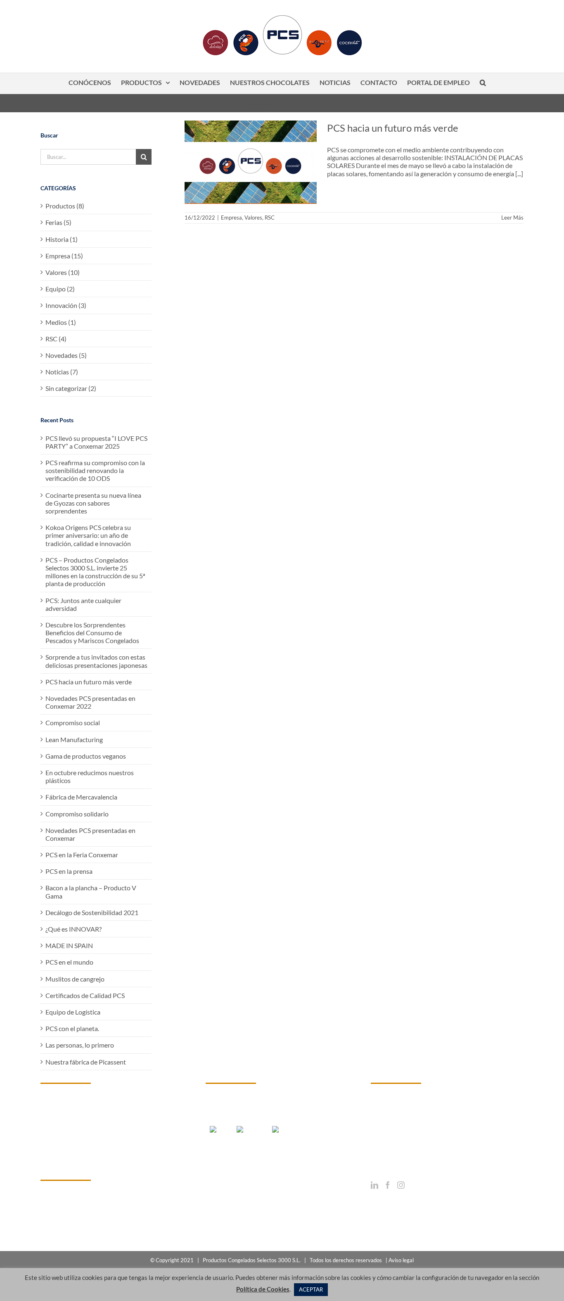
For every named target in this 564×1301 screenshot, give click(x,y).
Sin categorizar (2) (70, 388)
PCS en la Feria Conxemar (81, 855)
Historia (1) (61, 239)
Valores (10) (62, 272)
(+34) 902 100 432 (410, 1148)
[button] (483, 83)
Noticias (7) (61, 372)
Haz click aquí (59, 1214)
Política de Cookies (262, 1289)
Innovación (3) (65, 305)
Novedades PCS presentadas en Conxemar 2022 (90, 702)
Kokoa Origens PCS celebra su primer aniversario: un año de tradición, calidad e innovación (88, 535)
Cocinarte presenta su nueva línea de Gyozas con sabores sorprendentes (93, 503)
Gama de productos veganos (85, 756)
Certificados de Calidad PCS (85, 995)
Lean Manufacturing (74, 739)
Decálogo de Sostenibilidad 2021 (91, 912)
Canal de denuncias (67, 1228)
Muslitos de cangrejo (74, 979)
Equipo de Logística (72, 1012)
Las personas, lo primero (79, 1045)
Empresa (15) (64, 256)
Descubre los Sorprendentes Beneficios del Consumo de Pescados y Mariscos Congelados (92, 632)
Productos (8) (64, 206)
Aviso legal (401, 1260)
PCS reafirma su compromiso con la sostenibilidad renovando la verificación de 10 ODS (95, 470)
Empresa (231, 217)
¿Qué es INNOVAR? (73, 929)
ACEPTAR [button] (311, 1289)
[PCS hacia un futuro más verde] (251, 162)
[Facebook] (387, 1185)
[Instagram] (401, 1185)
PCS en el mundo (69, 962)
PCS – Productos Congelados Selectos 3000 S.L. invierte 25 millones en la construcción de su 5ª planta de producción (95, 572)
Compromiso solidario (77, 814)
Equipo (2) (60, 289)
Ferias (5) (58, 222)
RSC (270, 217)
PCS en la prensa (68, 871)
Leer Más (512, 217)
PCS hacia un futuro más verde (392, 128)
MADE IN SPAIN (69, 945)
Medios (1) (60, 322)
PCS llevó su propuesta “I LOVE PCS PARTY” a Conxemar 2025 (96, 442)
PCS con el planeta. (72, 1028)
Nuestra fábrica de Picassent (85, 1062)
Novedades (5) (66, 355)
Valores (253, 217)
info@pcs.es (406, 1156)
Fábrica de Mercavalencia (81, 797)
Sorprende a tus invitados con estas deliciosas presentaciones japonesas (96, 661)
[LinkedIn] (374, 1185)
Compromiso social (72, 722)
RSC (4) (55, 339)
